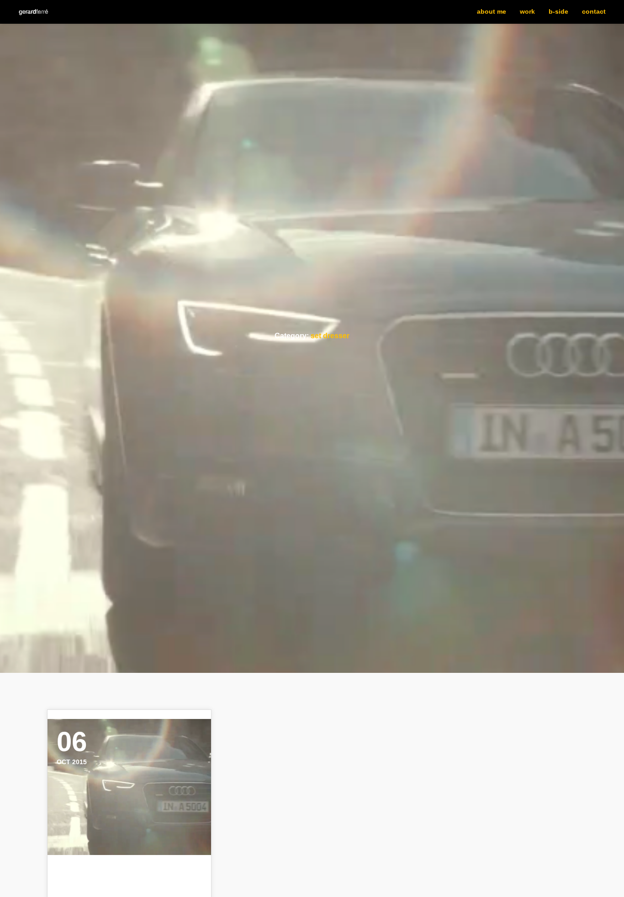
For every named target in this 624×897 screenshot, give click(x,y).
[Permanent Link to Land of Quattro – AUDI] (129, 787)
